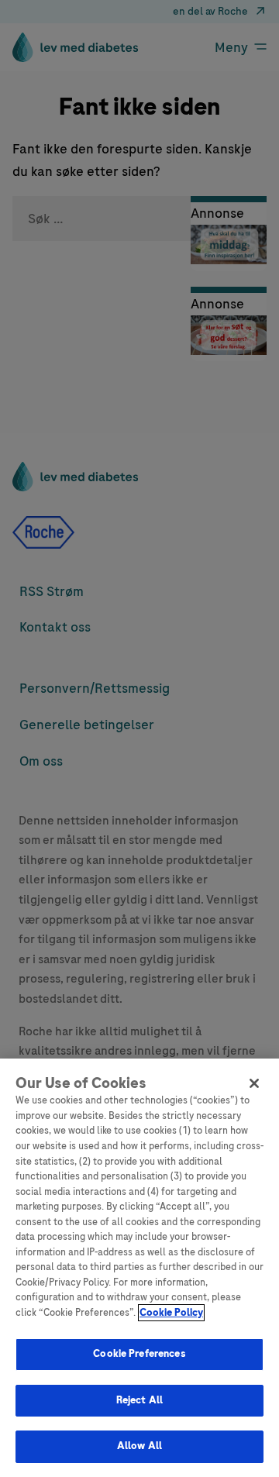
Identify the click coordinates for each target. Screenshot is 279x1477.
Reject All (139, 1400)
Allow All (139, 1446)
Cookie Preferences (139, 1354)
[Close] (254, 1083)
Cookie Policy (171, 1313)
